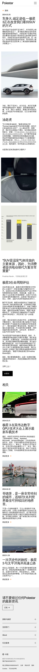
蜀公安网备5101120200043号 (10, 665)
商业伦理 (27, 665)
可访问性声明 (13, 668)
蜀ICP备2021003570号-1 (9, 661)
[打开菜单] (35, 3)
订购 (7, 366)
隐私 (33, 665)
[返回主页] (7, 3)
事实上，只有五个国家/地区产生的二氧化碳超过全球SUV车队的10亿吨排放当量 (19, 142)
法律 (21, 665)
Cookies (4, 668)
